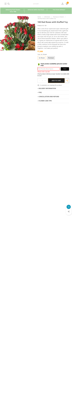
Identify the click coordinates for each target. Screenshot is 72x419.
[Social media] (69, 211)
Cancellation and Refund (49, 97)
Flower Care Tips (45, 101)
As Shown (42, 58)
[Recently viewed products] (69, 207)
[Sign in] (62, 4)
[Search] (9, 4)
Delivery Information (47, 88)
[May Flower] (36, 4)
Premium (51, 58)
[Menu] (5, 4)
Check (64, 69)
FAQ (40, 92)
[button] (69, 216)
